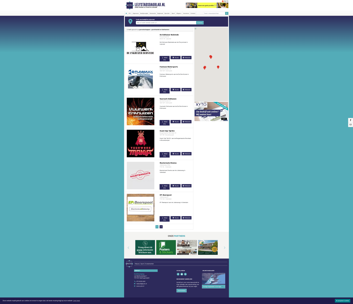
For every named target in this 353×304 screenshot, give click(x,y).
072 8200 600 (140, 281)
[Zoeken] (226, 13)
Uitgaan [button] (178, 13)
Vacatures (186, 13)
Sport (173, 13)
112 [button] (129, 13)
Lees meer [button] (76, 300)
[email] (350, 125)
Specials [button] (166, 13)
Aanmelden (181, 291)
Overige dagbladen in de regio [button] (212, 286)
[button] (218, 67)
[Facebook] (178, 274)
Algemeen (136, 13)
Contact (193, 13)
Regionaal (160, 13)
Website (187, 57)
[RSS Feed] (185, 274)
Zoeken (199, 23)
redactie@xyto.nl (141, 283)
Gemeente (153, 13)
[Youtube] (182, 274)
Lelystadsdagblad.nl (150, 4)
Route (176, 57)
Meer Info (165, 59)
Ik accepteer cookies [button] (342, 300)
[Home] (126, 13)
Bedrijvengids (144, 13)
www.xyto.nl (140, 286)
